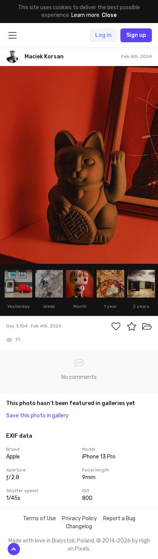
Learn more (85, 15)
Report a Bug (119, 518)
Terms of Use (39, 518)
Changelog (79, 526)
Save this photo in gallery (37, 415)
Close (109, 15)
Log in (103, 35)
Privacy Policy (79, 518)
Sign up (136, 35)
